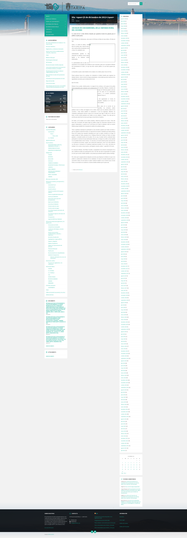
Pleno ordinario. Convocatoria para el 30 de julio (105, 522)
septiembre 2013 (124, 387)
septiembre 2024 (124, 74)
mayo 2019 (123, 229)
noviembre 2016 (124, 295)
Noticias (77, 21)
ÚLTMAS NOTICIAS (50, 294)
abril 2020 (123, 203)
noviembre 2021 (124, 157)
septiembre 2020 (124, 191)
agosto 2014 (123, 360)
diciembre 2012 (124, 409)
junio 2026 (123, 23)
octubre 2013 (124, 385)
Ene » (125, 473)
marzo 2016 (123, 314)
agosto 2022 (123, 135)
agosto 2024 (123, 77)
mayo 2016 (123, 309)
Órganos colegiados (52, 241)
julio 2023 (123, 108)
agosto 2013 (123, 390)
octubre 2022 (124, 130)
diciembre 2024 (124, 67)
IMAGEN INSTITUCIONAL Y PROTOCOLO (56, 165)
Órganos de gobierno (53, 243)
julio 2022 (123, 137)
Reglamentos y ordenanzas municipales (54, 49)
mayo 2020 (123, 200)
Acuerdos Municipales (51, 129)
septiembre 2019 (124, 220)
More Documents (50, 346)
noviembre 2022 (124, 128)
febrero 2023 (124, 120)
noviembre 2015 (124, 324)
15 (136, 464)
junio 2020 (123, 198)
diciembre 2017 (124, 266)
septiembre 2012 (124, 416)
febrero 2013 (124, 404)
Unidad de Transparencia (53, 255)
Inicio (47, 16)
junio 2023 (123, 111)
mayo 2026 (123, 26)
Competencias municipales (54, 227)
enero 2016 (123, 319)
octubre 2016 (124, 297)
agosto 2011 (123, 448)
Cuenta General (51, 187)
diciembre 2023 (124, 96)
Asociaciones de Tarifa (53, 225)
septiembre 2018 (124, 249)
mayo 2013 (123, 397)
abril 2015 (123, 341)
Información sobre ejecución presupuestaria (54, 199)
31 (122, 471)
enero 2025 (123, 65)
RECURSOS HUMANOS (53, 279)
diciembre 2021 (124, 154)
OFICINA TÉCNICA (51, 277)
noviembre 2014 (124, 353)
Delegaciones (50, 34)
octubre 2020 (124, 188)
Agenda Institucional (50, 140)
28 (133, 469)
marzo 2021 (123, 176)
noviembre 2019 (124, 215)
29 (136, 469)
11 (125, 464)
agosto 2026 (123, 18)
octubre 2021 (124, 159)
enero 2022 (123, 152)
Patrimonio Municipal (52, 248)
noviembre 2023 (124, 98)
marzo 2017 (123, 285)
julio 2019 (123, 225)
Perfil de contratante (52, 21)
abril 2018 (123, 261)
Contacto (49, 29)
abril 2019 (123, 232)
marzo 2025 (123, 60)
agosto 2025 (123, 48)
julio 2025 (123, 50)
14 (133, 464)
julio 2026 (123, 21)
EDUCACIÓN (50, 159)
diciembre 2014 (124, 351)
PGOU (47, 55)
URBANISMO (50, 283)
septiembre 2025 (124, 45)
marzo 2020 (123, 205)
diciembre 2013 (124, 380)
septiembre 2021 (124, 162)
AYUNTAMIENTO (51, 287)
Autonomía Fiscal (52, 185)
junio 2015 (123, 336)
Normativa (122, 516)
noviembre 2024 (124, 69)
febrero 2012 (124, 433)
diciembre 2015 (124, 322)
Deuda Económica (52, 189)
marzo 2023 (123, 118)
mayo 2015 (123, 339)
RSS (97, 513)
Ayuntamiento (51, 131)
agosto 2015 (123, 331)
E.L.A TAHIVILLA (51, 272)
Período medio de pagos (53, 208)
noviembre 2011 (124, 440)
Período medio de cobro (53, 206)
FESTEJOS (50, 161)
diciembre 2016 (124, 293)
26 (128, 469)
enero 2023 (123, 123)
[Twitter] (95, 532)
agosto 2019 (123, 222)
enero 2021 (123, 181)
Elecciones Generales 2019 (52, 179)
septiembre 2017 (124, 273)
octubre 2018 (124, 246)
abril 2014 (123, 370)
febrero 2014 (124, 375)
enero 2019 (123, 239)
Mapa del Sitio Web (50, 81)
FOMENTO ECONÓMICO (53, 163)
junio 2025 (123, 52)
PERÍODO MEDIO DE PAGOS (54, 148)
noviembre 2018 (124, 244)
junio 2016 (123, 307)
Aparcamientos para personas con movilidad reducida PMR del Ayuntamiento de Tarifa (56, 86)
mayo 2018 (123, 259)
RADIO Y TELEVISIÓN (52, 174)
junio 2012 (123, 423)
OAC (49, 274)
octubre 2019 (124, 217)
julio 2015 (123, 334)
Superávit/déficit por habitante (55, 219)
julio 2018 (123, 254)
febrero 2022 (124, 149)
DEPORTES (49, 32)
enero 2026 (123, 35)
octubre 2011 (124, 443)
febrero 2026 (124, 33)
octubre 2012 (124, 414)
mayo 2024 (123, 84)
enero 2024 (123, 94)
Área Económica (49, 142)
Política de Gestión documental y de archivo (55, 292)
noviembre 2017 (124, 268)
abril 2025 (123, 57)
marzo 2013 (123, 402)
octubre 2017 (124, 271)
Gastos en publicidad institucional (55, 194)
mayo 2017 (123, 280)
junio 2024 (123, 81)
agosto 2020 (123, 193)
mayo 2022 (123, 142)
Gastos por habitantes (53, 196)
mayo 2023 (123, 113)
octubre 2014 (124, 356)
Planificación (51, 251)
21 (133, 467)
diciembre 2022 (124, 125)
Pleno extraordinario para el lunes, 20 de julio (104, 525)
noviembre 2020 (124, 186)
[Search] (141, 3)
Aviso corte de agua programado (132, 486)
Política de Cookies (124, 523)
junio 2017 (123, 278)
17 (122, 467)
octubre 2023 (124, 101)
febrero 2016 (124, 317)
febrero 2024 (124, 91)
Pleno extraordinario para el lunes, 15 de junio (104, 527)
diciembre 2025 (124, 38)
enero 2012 (123, 436)
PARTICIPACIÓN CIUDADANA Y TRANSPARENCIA (54, 172)
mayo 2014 (123, 368)
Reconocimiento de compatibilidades (56, 253)
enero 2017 (123, 290)
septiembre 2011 (124, 445)
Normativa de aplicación (53, 237)
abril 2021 (123, 174)
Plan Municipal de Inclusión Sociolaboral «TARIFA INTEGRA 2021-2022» (54, 71)
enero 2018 (123, 263)
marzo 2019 (123, 234)
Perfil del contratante (50, 285)
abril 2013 (123, 399)
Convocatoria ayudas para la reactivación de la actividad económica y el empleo (55, 68)
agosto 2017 (123, 276)
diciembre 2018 (124, 242)
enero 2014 (123, 377)
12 (128, 464)
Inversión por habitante (53, 204)
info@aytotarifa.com (75, 523)
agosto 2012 (123, 419)
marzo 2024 (123, 89)
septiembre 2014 (124, 358)
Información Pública (52, 24)
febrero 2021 (124, 179)
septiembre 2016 (124, 300)
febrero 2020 (124, 208)
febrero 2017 (124, 288)
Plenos (51, 133)
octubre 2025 (124, 43)
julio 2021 (123, 166)
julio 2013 (123, 392)
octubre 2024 (124, 72)
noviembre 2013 (124, 382)
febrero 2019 (124, 237)
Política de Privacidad (124, 526)
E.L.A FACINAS (51, 270)
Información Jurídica (50, 260)
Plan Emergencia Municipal (51, 60)
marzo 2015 (123, 343)
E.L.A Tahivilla (51, 138)
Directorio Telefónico (50, 46)
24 (122, 469)
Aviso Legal (122, 520)
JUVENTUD (50, 167)
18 (125, 467)
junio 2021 (123, 169)
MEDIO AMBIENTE (51, 169)
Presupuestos (51, 217)
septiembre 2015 (124, 329)
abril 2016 (123, 312)
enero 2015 (123, 348)
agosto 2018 (123, 251)
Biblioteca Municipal (50, 57)
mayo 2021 (123, 171)
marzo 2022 (123, 147)
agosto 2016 (123, 302)
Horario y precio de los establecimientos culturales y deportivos (55, 52)
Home (73, 21)
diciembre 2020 (124, 183)
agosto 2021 (123, 164)
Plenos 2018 (55, 136)
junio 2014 (123, 365)
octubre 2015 (124, 326)
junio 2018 (123, 256)
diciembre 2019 (124, 212)
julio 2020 (123, 195)
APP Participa (49, 62)
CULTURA (50, 154)
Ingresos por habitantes (53, 202)
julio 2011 (123, 450)
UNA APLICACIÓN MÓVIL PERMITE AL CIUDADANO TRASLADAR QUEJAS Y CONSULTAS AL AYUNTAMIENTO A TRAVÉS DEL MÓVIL (131, 502)
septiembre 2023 (124, 103)
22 (136, 467)
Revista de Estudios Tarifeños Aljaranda (54, 65)
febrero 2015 (124, 346)
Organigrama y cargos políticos (55, 239)
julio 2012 (123, 421)
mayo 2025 (123, 55)
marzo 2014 (123, 373)
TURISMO (50, 176)
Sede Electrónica (51, 19)
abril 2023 (123, 115)
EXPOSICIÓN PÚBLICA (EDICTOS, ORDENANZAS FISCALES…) (55, 145)
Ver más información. (49, 527)
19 (128, 467)
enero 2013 (123, 407)
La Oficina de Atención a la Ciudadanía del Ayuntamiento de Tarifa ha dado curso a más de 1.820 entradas (130, 483)
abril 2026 (123, 28)
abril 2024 (123, 86)
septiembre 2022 (124, 132)
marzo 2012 (123, 431)
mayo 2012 (123, 426)
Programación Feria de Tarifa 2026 (102, 520)
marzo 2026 (123, 31)
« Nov (122, 473)
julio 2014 (123, 363)
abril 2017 (123, 283)
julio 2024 (123, 79)
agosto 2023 (123, 106)
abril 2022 (123, 145)
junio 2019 (123, 227)
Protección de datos (50, 83)
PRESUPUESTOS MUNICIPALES (54, 150)
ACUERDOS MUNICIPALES (52, 26)
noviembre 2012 (124, 411)
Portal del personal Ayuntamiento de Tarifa (55, 78)
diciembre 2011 (124, 438)
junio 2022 (123, 140)
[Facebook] (92, 532)
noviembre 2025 (124, 40)
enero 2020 (123, 210)
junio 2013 (123, 394)
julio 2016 (123, 305)
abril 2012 (123, 428)
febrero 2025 (124, 62)
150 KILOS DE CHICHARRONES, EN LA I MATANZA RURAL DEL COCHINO (93, 29)
